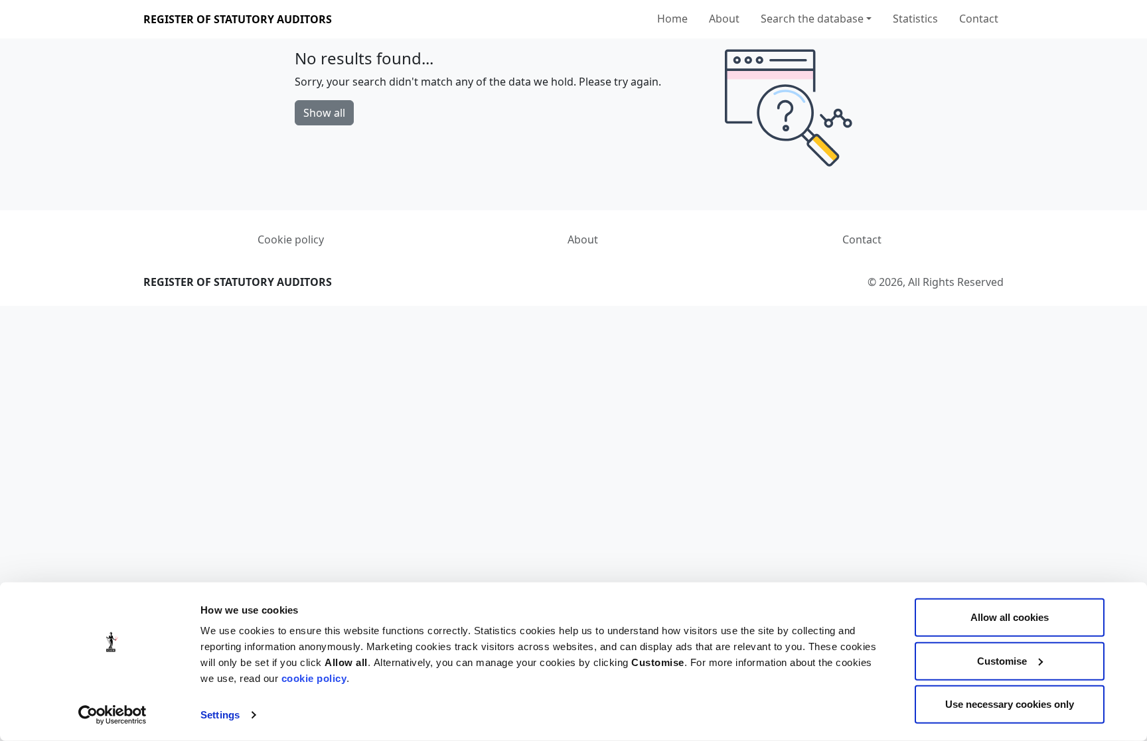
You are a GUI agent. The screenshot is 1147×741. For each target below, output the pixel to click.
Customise (1002, 660)
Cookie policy (291, 239)
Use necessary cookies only (1009, 704)
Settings (220, 714)
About (724, 18)
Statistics (915, 18)
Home (672, 18)
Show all (324, 112)
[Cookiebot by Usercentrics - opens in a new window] (112, 715)
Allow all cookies (1009, 617)
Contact (978, 18)
